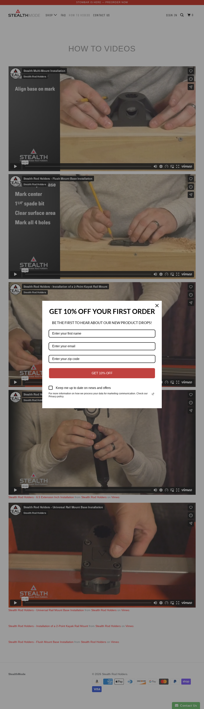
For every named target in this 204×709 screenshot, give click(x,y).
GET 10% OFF (102, 373)
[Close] (157, 305)
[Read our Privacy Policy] (153, 394)
